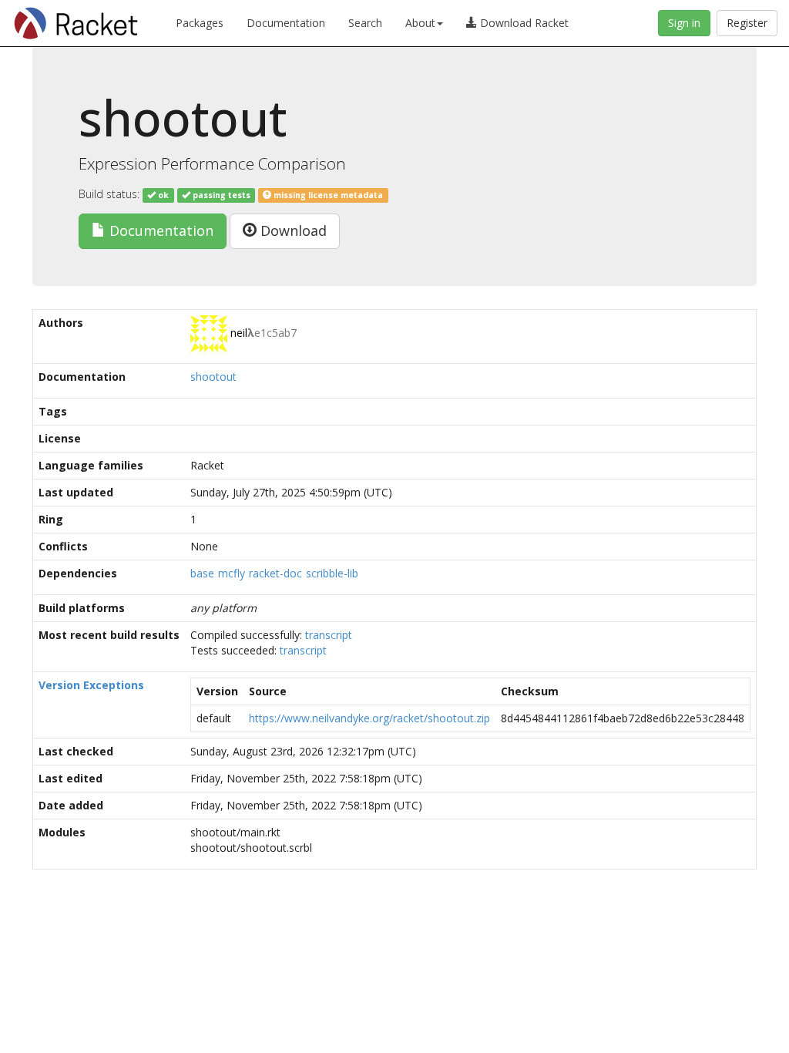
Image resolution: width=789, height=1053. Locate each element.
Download (292, 230)
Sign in (684, 22)
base (202, 573)
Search (365, 22)
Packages (199, 22)
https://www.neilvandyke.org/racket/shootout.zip (369, 718)
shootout (213, 376)
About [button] (420, 22)
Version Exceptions (91, 685)
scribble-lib (332, 573)
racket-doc (275, 573)
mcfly (231, 573)
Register (747, 22)
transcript (328, 634)
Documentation (286, 22)
